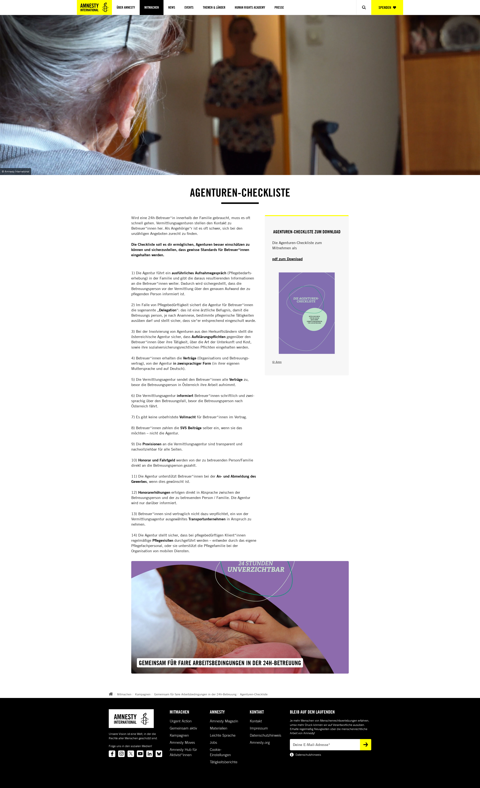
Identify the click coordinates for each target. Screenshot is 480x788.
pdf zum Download (287, 258)
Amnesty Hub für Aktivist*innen (183, 752)
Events (189, 7)
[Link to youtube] (140, 753)
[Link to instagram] (121, 753)
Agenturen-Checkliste (254, 694)
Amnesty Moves (182, 742)
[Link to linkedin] (149, 753)
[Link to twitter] (131, 753)
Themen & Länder (214, 7)
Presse (279, 7)
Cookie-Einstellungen (220, 752)
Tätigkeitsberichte (223, 762)
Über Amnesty (126, 7)
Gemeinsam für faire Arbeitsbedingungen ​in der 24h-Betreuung (195, 694)
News (171, 7)
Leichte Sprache (223, 735)
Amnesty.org (260, 742)
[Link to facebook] (112, 753)
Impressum (259, 728)
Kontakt (256, 721)
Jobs (213, 742)
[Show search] (363, 7)
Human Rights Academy (250, 7)
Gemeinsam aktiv (183, 728)
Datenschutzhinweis (265, 735)
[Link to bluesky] (159, 753)
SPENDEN (385, 7)
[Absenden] (365, 744)
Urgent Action (181, 721)
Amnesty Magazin (224, 721)
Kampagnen (143, 694)
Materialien (218, 728)
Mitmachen (151, 7)
